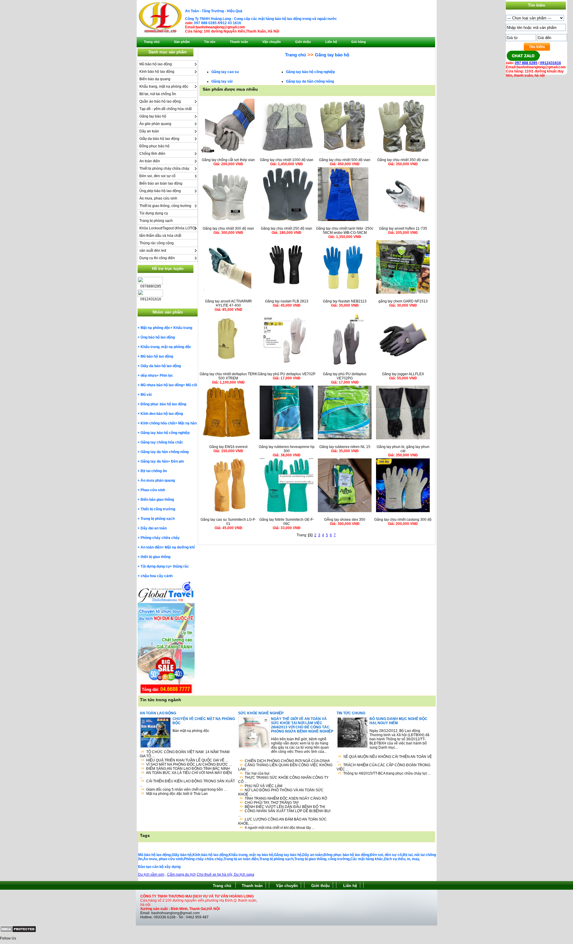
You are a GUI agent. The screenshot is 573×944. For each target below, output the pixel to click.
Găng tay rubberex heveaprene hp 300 (287, 449)
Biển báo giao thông (157, 500)
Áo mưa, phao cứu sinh (158, 198)
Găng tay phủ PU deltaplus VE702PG (344, 376)
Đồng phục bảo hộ (154, 146)
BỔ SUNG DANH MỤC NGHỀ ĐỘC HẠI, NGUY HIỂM (398, 721)
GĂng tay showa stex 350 (344, 519)
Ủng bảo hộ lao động (158, 337)
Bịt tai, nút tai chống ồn (157, 94)
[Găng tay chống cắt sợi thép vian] (228, 152)
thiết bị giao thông (155, 557)
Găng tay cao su (225, 72)
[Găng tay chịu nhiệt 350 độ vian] (403, 152)
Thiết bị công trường (158, 509)
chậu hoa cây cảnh (156, 576)
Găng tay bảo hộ (152, 116)
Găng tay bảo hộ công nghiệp (165, 433)
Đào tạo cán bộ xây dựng (159, 867)
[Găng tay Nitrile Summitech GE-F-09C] (286, 512)
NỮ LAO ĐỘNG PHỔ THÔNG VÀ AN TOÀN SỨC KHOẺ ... (281, 792)
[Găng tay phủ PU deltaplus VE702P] (286, 366)
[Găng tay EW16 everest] (228, 439)
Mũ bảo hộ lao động (155, 64)
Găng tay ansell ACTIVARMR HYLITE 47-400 (228, 303)
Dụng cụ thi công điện (157, 258)
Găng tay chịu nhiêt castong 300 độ (403, 519)
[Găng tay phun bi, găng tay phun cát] (403, 439)
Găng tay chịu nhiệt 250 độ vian (286, 228)
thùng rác (181, 566)
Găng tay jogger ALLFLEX (403, 374)
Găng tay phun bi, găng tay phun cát (403, 449)
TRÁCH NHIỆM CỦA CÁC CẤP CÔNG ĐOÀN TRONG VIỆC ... (383, 767)
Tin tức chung (351, 713)
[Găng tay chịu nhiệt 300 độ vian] (228, 221)
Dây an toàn (149, 131)
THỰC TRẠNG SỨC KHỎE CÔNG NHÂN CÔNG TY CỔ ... (283, 779)
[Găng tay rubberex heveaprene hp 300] (286, 439)
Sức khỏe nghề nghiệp (261, 713)
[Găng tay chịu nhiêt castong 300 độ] (403, 512)
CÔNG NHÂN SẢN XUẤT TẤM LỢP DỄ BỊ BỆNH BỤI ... (284, 813)
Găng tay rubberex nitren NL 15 (344, 447)
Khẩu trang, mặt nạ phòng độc (163, 86)
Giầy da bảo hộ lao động (159, 139)
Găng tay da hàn (154, 461)
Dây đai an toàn (154, 528)
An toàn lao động (158, 713)
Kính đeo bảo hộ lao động (162, 414)
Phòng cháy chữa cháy (160, 538)
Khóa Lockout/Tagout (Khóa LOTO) (167, 228)
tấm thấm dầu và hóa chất (160, 236)
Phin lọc (166, 375)
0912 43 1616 (229, 23)
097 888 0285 (205, 23)
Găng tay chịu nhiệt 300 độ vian (228, 228)
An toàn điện (149, 161)
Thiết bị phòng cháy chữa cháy (164, 168)
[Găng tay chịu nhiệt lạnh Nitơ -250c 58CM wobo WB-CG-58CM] (345, 221)
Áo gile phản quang (155, 124)
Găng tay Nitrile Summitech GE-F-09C (286, 521)
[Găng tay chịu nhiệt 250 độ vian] (286, 221)
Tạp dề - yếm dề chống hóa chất (165, 109)
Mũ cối (191, 385)
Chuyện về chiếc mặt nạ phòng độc (203, 721)
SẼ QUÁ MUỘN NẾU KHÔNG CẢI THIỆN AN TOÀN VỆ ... (384, 759)
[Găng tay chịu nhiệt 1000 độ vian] (286, 152)
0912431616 (550, 63)
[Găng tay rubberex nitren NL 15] (345, 439)
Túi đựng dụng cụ (153, 213)
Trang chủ (295, 54)
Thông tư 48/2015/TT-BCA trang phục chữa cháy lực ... (387, 773)
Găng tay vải (221, 81)
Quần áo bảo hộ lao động (160, 101)
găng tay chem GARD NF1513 (403, 301)
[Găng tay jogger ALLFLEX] (403, 366)
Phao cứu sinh (153, 490)
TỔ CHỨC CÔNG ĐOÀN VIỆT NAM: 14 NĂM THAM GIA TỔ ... (184, 754)
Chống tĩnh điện (152, 154)
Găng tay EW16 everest (228, 447)
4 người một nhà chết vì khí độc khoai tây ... (280, 828)
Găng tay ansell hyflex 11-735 (403, 228)
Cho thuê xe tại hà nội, (215, 874)
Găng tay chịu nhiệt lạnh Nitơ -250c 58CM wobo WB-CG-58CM (344, 230)
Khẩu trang (182, 328)
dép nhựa (149, 375)
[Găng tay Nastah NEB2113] (345, 294)
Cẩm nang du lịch (181, 874)
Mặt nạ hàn (187, 423)
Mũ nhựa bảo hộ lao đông (162, 385)
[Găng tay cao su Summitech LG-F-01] (228, 512)
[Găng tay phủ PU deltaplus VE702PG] (345, 366)
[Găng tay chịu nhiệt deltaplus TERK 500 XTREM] (228, 366)
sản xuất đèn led (152, 250)
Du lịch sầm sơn (151, 874)
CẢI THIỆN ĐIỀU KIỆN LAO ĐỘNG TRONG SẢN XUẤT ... (187, 783)
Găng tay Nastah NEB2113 (344, 301)
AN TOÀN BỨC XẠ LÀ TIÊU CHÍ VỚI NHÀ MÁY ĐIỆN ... (186, 775)
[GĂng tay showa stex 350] (345, 512)
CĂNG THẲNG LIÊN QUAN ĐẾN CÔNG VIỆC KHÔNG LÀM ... (285, 767)
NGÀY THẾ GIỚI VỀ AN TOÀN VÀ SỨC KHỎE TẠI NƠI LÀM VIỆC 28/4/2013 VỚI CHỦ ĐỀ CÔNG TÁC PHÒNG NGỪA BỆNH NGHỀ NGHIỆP (302, 725)
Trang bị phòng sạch (156, 221)
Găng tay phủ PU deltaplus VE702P (286, 374)
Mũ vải (146, 395)
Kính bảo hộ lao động (156, 71)
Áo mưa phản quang (158, 480)
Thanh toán (252, 885)
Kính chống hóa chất (158, 423)
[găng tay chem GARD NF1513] (403, 294)
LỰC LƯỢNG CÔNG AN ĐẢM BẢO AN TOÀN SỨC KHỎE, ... (282, 821)
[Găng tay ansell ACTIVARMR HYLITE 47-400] (228, 294)
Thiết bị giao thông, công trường (165, 206)
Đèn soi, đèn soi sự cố (157, 176)
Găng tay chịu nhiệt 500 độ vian (344, 160)
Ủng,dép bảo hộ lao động (160, 191)
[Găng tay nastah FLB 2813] (286, 294)
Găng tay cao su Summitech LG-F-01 (228, 521)
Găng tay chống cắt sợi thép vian (228, 160)
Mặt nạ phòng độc (155, 328)
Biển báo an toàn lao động (160, 183)
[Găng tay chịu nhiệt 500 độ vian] (345, 152)
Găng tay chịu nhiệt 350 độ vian (403, 160)
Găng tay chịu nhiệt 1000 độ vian (286, 160)
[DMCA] (18, 931)
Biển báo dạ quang (154, 79)
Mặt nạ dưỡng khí (180, 547)
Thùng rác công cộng (156, 243)
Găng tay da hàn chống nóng (165, 452)
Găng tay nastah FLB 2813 (286, 301)
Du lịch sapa (244, 874)
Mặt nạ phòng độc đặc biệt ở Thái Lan (177, 794)
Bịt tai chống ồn (154, 471)
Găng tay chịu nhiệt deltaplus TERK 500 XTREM (228, 376)
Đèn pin (177, 461)
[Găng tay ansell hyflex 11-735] (403, 221)
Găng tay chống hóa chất (162, 442)
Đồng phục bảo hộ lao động (163, 404)
